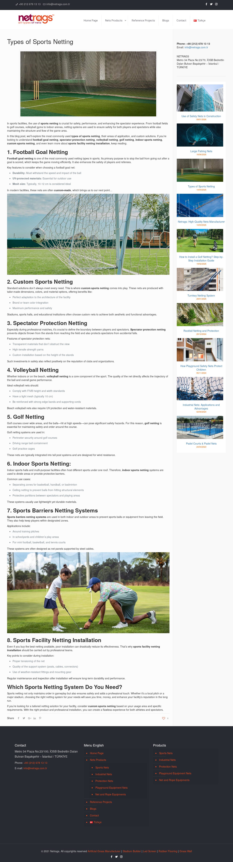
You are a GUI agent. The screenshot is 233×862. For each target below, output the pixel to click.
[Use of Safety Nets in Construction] (200, 97)
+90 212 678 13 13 (30, 4)
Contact (94, 815)
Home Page (97, 753)
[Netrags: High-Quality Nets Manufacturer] (200, 205)
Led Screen (149, 851)
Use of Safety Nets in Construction (201, 116)
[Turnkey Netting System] (200, 279)
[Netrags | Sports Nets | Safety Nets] (36, 17)
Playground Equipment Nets (111, 787)
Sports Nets (102, 767)
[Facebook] (206, 4)
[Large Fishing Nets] (200, 135)
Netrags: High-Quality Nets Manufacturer (201, 221)
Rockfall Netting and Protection (201, 330)
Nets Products (98, 760)
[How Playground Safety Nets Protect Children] (200, 349)
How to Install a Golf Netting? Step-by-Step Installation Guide (201, 258)
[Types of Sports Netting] (200, 170)
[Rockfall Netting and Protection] (200, 314)
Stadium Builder (132, 851)
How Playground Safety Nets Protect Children (201, 367)
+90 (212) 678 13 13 (35, 762)
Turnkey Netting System (201, 295)
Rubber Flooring (168, 851)
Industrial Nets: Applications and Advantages (201, 406)
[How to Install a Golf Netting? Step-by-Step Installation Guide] (200, 240)
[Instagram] (216, 4)
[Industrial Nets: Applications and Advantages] (200, 388)
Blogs (93, 808)
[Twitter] (211, 4)
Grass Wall (185, 851)
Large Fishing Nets (201, 151)
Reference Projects (101, 802)
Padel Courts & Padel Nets (201, 443)
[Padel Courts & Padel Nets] (200, 427)
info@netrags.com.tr (58, 4)
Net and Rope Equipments (110, 794)
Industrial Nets (103, 774)
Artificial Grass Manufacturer (104, 851)
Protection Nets (104, 781)
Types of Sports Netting (201, 186)
